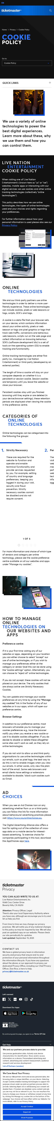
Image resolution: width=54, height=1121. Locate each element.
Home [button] (4, 29)
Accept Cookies (27, 1106)
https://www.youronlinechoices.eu (24, 817)
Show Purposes (27, 1117)
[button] (11, 10)
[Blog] (15, 999)
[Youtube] (20, 999)
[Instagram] (26, 999)
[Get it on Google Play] (29, 1013)
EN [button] (3, 3)
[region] (27, 1083)
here (26, 840)
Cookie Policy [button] (24, 29)
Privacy (13, 29)
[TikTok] (31, 999)
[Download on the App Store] (11, 1013)
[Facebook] (4, 999)
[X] (9, 999)
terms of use (39, 1034)
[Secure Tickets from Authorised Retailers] (10, 1024)
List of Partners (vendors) (13, 1066)
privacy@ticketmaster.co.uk (16, 971)
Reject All (27, 1112)
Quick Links (10, 82)
